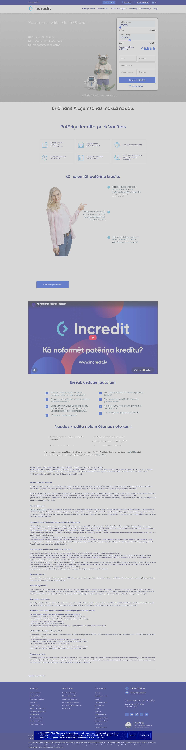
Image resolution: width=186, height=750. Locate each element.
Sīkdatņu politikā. (96, 738)
